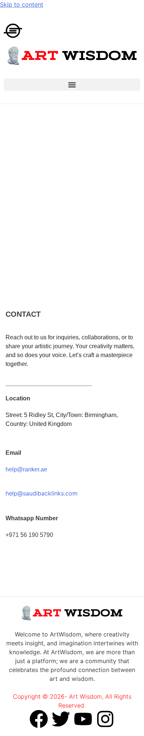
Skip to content (21, 4)
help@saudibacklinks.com (42, 493)
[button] (72, 84)
